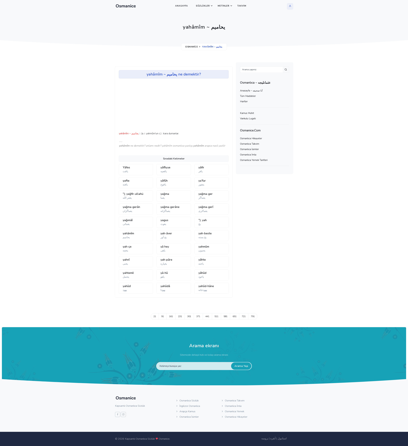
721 (244, 316)
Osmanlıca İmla (248, 154)
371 (198, 316)
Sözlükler (203, 5)
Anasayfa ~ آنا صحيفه (251, 90)
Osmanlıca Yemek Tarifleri (254, 160)
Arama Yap (241, 366)
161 (171, 316)
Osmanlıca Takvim (249, 143)
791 (253, 316)
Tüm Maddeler (248, 96)
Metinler (223, 5)
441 (207, 316)
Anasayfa (181, 5)
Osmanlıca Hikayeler (251, 138)
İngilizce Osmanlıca (189, 406)
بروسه (264, 438)
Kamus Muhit (247, 113)
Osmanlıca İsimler (249, 149)
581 (225, 316)
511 (216, 316)
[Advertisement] (168, 106)
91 (162, 316)
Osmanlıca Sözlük (189, 400)
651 (235, 316)
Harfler (244, 101)
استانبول (282, 438)
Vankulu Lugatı (248, 118)
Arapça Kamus (187, 411)
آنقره (273, 438)
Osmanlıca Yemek (234, 411)
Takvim (241, 5)
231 (180, 316)
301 (189, 316)
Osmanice (191, 46)
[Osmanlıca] (125, 6)
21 (154, 316)
